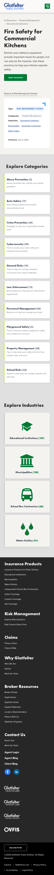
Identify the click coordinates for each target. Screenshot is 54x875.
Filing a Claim (11, 643)
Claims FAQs (10, 648)
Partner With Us (12, 716)
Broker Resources (21, 686)
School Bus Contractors (31, 125)
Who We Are (10, 663)
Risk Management (22, 613)
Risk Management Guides (30, 108)
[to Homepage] (18, 6)
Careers (7, 864)
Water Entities (14, 131)
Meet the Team (11, 673)
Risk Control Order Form (16, 624)
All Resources (10, 20)
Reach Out (9, 740)
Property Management (29, 20)
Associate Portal (15, 847)
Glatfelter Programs (13, 721)
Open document (15, 77)
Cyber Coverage (12, 594)
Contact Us (15, 734)
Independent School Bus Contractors (21, 589)
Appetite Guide (12, 702)
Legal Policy (27, 870)
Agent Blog (11, 758)
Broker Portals (11, 692)
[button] (7, 771)
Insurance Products (23, 564)
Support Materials (13, 706)
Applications (10, 697)
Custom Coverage (13, 599)
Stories (8, 668)
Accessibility (12, 870)
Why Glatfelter (19, 658)
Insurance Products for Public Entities (22, 569)
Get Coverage (11, 603)
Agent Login (12, 752)
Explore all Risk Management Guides (20, 93)
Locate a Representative (16, 711)
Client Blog (11, 764)
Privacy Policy (39, 864)
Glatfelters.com (22, 864)
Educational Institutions (17, 23)
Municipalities (13, 125)
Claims (11, 637)
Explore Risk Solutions (15, 619)
